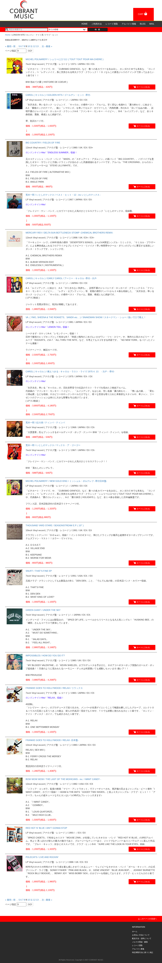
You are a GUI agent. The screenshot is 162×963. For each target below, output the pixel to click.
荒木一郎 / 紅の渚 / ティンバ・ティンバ (45, 422)
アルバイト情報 (129, 24)
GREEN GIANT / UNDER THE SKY (43, 610)
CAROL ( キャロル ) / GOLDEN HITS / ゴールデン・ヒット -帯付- (58, 95)
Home (7, 35)
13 (37, 46)
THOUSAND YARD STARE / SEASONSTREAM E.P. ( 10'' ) (55, 525)
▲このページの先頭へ (147, 919)
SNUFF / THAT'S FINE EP (39, 571)
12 (34, 46)
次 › (43, 46)
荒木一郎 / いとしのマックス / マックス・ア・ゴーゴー (53, 445)
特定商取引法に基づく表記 (142, 952)
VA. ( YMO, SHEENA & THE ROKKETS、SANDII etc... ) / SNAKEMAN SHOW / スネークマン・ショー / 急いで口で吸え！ (86, 317)
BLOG (143, 24)
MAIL (151, 24)
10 (28, 46)
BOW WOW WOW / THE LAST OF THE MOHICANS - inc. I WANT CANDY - (63, 779)
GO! (30, 50)
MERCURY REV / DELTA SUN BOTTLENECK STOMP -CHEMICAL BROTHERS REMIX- (69, 232)
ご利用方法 (96, 24)
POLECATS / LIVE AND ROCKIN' (42, 857)
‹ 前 (14, 46)
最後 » (49, 46)
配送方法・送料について (141, 938)
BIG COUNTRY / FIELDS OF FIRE (43, 142)
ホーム (134, 931)
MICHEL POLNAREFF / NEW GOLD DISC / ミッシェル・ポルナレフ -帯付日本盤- (66, 481)
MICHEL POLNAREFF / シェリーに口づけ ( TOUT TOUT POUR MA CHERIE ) (64, 59)
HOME (84, 24)
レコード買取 (112, 24)
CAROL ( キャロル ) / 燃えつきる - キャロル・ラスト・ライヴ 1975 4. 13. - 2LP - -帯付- (70, 371)
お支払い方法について (141, 935)
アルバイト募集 (138, 949)
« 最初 (8, 46)
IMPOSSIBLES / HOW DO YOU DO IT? (45, 655)
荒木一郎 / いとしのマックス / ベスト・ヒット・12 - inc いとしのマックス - (63, 195)
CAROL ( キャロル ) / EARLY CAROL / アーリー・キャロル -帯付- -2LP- (61, 278)
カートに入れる (143, 87)
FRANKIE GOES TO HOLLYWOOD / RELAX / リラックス (54, 688)
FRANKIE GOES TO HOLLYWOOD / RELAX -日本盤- (52, 740)
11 (31, 46)
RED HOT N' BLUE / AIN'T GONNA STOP (46, 828)
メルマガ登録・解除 (140, 942)
